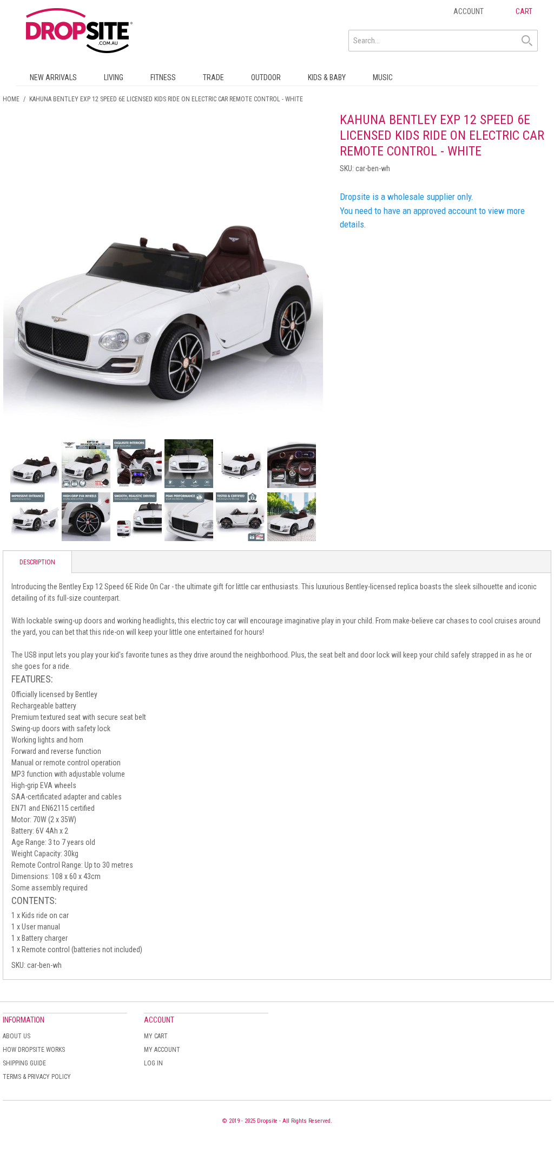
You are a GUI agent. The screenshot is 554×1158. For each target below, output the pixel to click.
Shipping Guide (24, 1063)
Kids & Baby (327, 77)
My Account (162, 1049)
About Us (16, 1036)
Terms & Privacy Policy (37, 1077)
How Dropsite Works (34, 1049)
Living (113, 77)
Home (11, 99)
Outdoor (266, 77)
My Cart (156, 1036)
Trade (213, 77)
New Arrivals (53, 77)
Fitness (163, 77)
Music (383, 77)
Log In (153, 1063)
